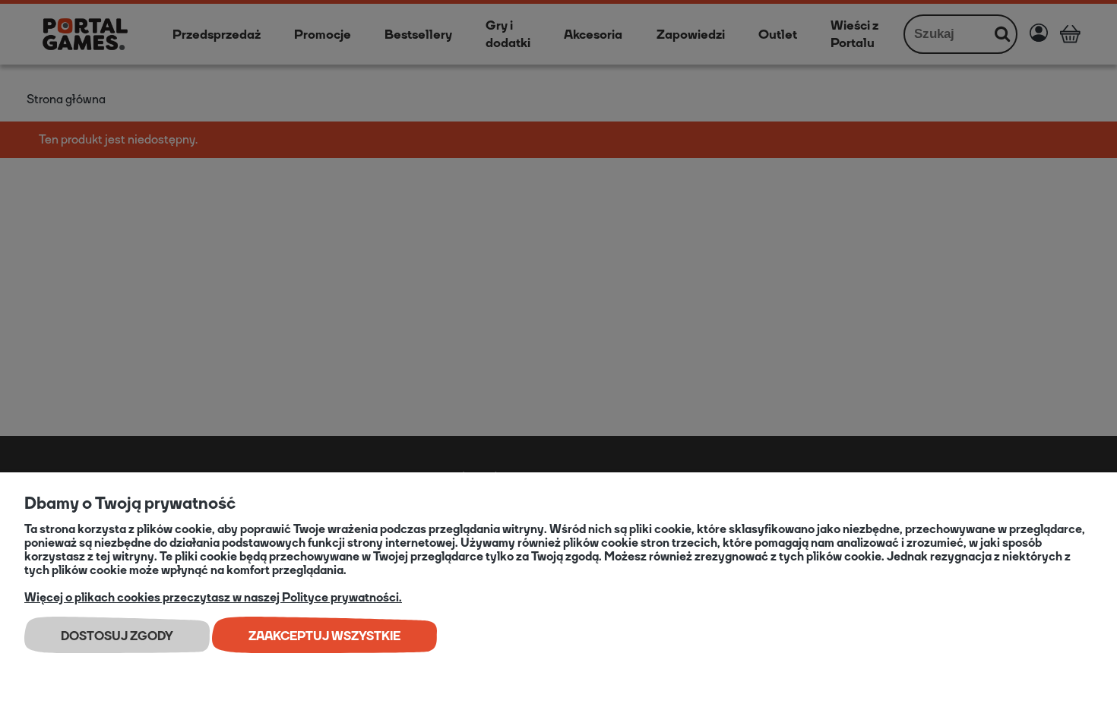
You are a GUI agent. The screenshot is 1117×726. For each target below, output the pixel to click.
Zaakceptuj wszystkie (324, 636)
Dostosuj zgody (117, 636)
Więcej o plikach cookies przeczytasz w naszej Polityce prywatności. (213, 597)
